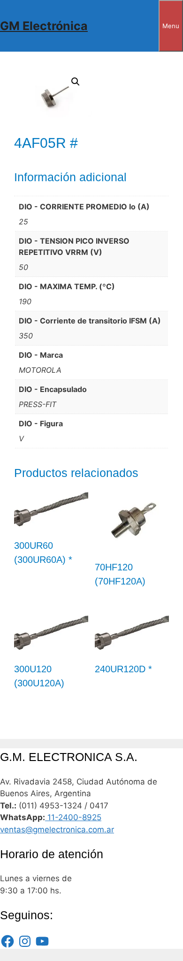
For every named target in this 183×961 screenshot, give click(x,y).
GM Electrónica (44, 26)
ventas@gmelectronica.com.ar (57, 829)
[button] (75, 81)
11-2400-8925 (73, 817)
